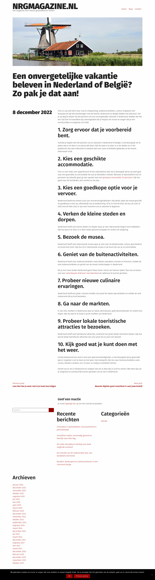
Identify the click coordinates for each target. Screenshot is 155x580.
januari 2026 (18, 485)
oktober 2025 (18, 493)
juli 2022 (16, 534)
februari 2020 (18, 554)
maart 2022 (17, 537)
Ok (69, 576)
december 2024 (19, 514)
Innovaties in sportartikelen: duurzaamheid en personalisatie (76, 428)
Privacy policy (82, 576)
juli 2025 (16, 499)
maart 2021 (17, 548)
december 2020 (19, 551)
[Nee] (152, 574)
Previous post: (34, 384)
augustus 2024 (19, 525)
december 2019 (19, 557)
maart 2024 (17, 528)
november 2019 (19, 560)
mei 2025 (16, 502)
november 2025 (19, 490)
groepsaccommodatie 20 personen (118, 177)
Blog (131, 9)
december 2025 (19, 488)
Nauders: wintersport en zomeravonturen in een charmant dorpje (77, 463)
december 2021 (19, 540)
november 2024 (19, 517)
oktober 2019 (18, 563)
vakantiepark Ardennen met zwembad (82, 273)
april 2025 (17, 505)
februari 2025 (18, 511)
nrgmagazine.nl (45, 6)
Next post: (118, 384)
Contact (138, 9)
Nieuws (104, 421)
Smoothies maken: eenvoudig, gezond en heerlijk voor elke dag (74, 437)
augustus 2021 (19, 543)
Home (124, 9)
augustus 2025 (19, 496)
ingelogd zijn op (71, 403)
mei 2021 (16, 545)
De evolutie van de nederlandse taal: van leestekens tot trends (74, 454)
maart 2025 (17, 508)
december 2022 (19, 531)
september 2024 (19, 522)
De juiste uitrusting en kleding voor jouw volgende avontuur (74, 445)
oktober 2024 (18, 519)
